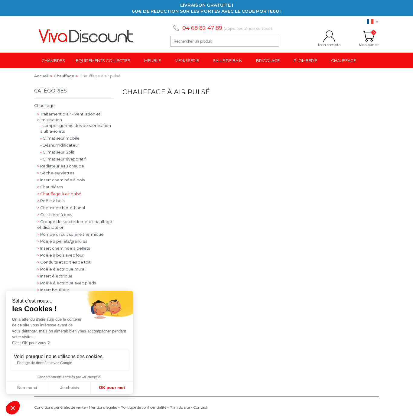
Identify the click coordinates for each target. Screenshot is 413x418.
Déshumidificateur (59, 145)
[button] (12, 407)
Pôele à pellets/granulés (62, 241)
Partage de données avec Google (44, 363)
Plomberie (305, 60)
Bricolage (268, 60)
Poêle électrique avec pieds (66, 282)
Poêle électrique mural (61, 269)
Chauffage (343, 60)
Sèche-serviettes (55, 172)
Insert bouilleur (53, 289)
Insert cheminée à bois (61, 179)
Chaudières (50, 186)
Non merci (27, 387)
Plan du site (180, 407)
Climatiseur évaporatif (63, 159)
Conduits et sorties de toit (64, 262)
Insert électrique (55, 276)
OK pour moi (112, 387)
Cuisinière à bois (54, 214)
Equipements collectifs (103, 60)
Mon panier (369, 36)
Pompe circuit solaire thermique (70, 234)
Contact (200, 407)
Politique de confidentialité (143, 407)
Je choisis (69, 387)
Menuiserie (187, 60)
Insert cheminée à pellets (63, 248)
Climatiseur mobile (60, 138)
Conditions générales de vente (60, 407)
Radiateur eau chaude (60, 166)
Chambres (53, 60)
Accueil (41, 75)
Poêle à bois (50, 200)
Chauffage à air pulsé (59, 193)
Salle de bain (227, 60)
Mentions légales (103, 407)
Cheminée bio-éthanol (61, 207)
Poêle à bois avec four (60, 255)
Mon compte (329, 36)
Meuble (152, 60)
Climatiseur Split (57, 152)
